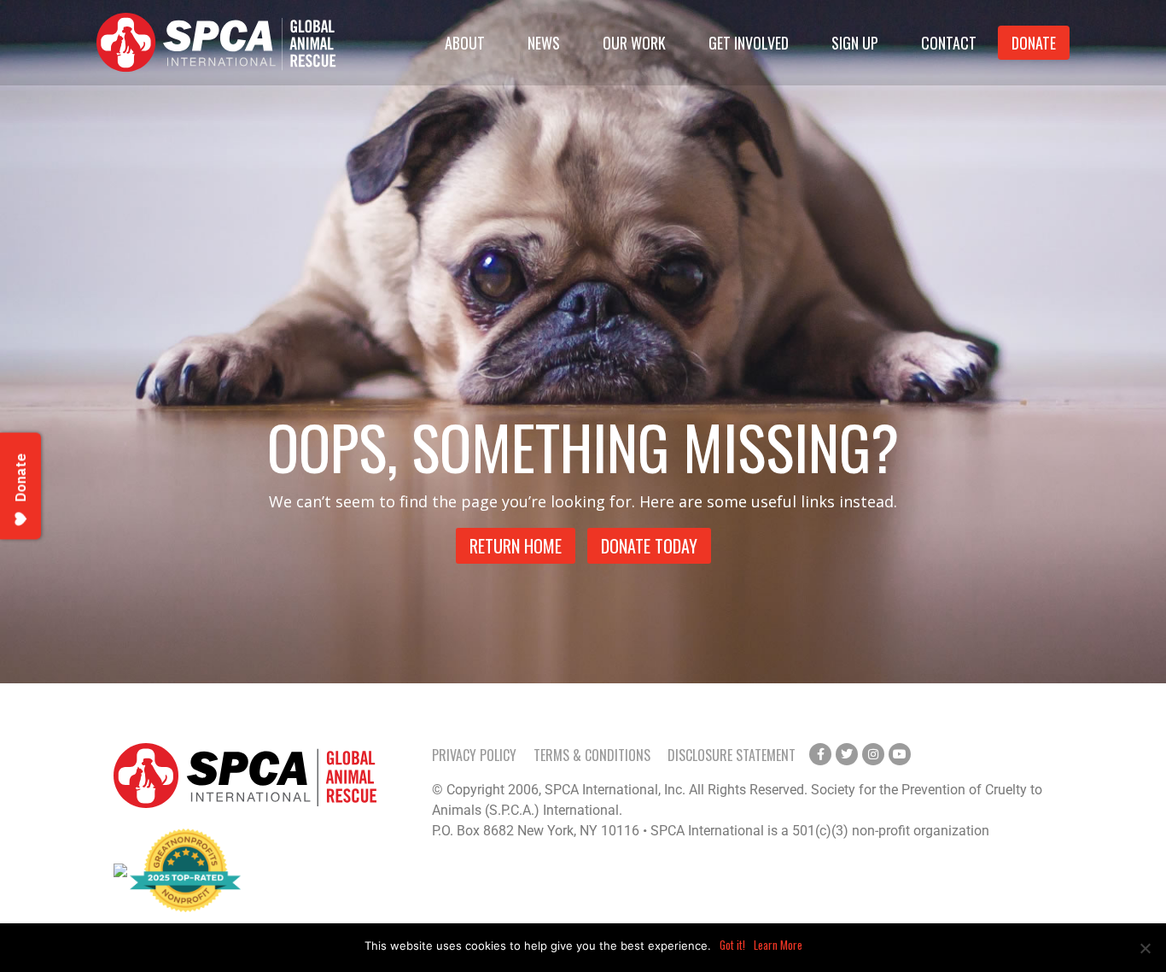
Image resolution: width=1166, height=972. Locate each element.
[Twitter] (847, 754)
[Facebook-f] (820, 754)
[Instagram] (873, 754)
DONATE (1034, 43)
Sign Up (854, 43)
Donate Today (649, 546)
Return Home (515, 546)
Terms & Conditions (591, 755)
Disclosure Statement (732, 755)
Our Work (634, 43)
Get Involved (748, 43)
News (544, 43)
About (465, 43)
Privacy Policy (474, 755)
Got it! (732, 944)
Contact (949, 43)
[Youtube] (900, 754)
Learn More (778, 944)
